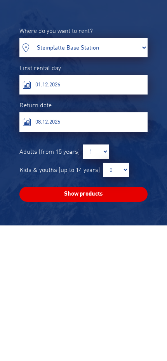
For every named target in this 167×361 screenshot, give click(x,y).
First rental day (40, 68)
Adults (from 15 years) (49, 152)
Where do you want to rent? (56, 31)
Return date (35, 106)
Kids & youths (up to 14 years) (59, 170)
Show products (83, 194)
